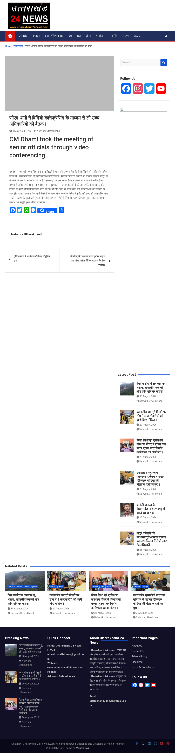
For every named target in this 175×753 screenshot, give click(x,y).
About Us (137, 645)
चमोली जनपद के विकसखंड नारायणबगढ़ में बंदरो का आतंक (151, 509)
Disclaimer (137, 661)
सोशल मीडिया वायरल (54, 35)
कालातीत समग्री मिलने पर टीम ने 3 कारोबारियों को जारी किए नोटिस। (151, 416)
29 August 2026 (148, 424)
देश (70, 35)
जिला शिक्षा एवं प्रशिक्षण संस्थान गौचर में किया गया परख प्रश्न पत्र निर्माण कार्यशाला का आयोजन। (151, 446)
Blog (137, 35)
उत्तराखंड (23, 35)
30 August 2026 (148, 396)
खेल (79, 35)
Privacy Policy (139, 656)
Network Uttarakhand (48, 131)
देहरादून (36, 35)
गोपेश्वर (19, 587)
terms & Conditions (143, 667)
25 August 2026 (148, 489)
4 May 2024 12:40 (21, 131)
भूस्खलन (34, 587)
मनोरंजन (100, 35)
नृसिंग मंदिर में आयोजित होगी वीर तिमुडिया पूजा (32, 258)
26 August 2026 (148, 457)
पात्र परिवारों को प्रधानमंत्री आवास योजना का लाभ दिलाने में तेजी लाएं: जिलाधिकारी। (152, 539)
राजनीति (113, 35)
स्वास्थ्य (125, 35)
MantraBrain (83, 748)
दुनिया (88, 35)
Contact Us (138, 651)
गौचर (102, 587)
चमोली (27, 587)
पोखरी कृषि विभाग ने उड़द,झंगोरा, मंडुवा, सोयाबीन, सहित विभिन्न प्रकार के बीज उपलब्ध (87, 261)
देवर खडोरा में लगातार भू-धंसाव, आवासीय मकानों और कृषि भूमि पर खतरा (151, 387)
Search (163, 62)
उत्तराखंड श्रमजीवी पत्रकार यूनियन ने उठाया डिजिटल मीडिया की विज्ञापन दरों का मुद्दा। (151, 478)
